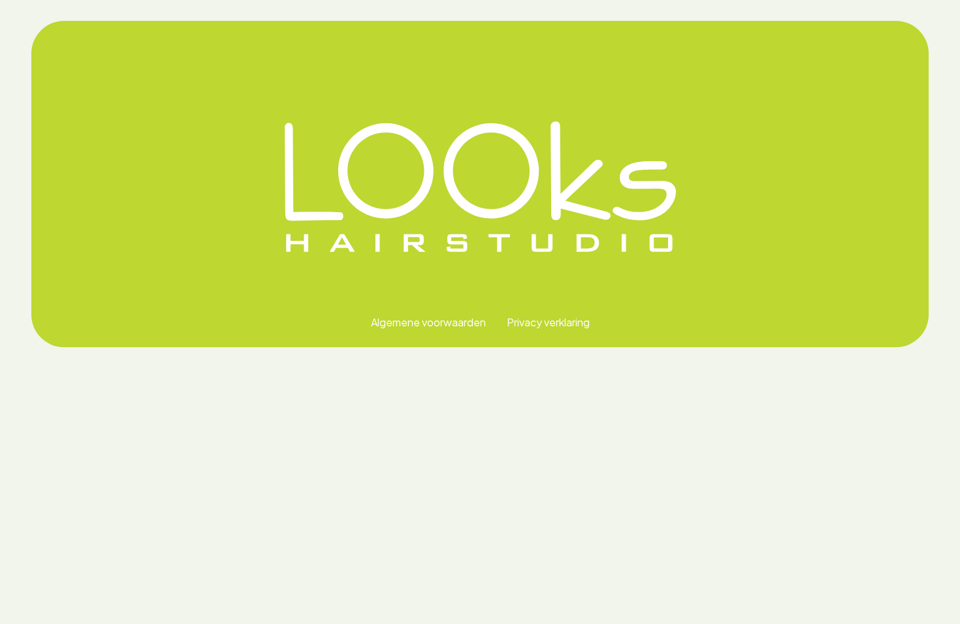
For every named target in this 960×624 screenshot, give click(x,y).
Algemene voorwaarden (428, 322)
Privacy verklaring (548, 322)
